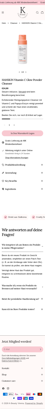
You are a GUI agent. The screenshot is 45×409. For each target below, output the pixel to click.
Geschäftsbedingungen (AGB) (13, 358)
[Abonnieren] (40, 349)
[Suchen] (37, 12)
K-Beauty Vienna (16, 403)
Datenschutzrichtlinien (10, 361)
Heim (4, 23)
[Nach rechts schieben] (26, 72)
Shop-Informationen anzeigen (16, 158)
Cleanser (13, 23)
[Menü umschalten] (2, 12)
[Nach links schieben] (19, 72)
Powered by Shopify (34, 403)
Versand (22, 92)
